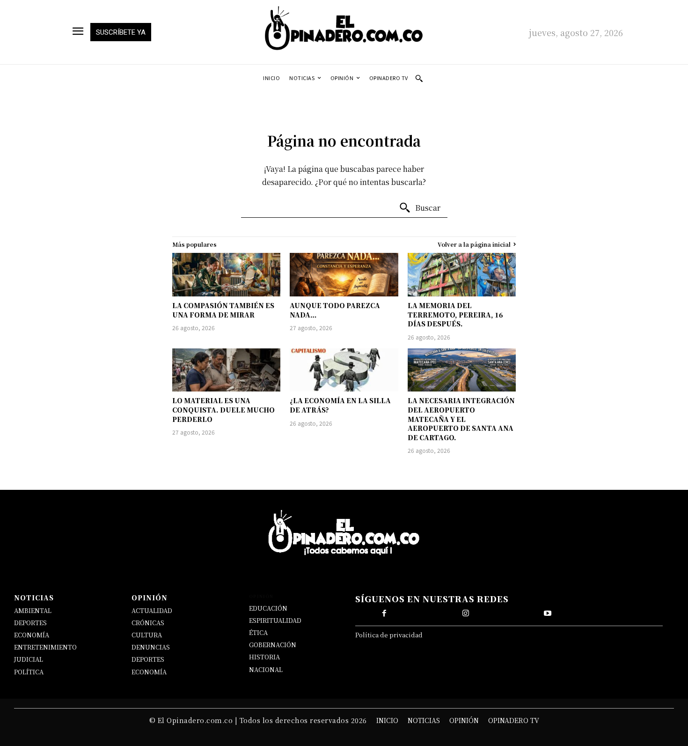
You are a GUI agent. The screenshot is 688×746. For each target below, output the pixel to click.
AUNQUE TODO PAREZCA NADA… (335, 310)
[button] (418, 78)
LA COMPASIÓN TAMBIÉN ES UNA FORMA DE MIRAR (223, 310)
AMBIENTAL (32, 610)
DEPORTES (30, 622)
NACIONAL (266, 669)
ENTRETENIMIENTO (45, 647)
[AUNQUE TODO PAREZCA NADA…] (344, 274)
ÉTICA (258, 632)
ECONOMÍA (31, 634)
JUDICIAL (28, 659)
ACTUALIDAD (152, 610)
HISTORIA (264, 656)
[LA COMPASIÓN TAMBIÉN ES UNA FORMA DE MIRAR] (226, 274)
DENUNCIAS (151, 647)
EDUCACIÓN (268, 608)
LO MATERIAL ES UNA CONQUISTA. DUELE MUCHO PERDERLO (223, 409)
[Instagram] (465, 613)
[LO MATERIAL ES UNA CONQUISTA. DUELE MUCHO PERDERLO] (226, 370)
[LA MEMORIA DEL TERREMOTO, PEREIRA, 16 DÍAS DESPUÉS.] (462, 274)
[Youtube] (547, 613)
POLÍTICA (29, 671)
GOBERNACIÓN (272, 644)
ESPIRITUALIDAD (275, 620)
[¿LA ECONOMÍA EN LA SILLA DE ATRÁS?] (344, 370)
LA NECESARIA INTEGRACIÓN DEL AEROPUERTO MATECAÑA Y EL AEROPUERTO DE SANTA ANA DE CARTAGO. (461, 419)
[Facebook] (384, 613)
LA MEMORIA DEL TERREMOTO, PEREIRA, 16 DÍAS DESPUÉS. (455, 314)
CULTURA (147, 634)
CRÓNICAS (148, 622)
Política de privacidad (389, 634)
